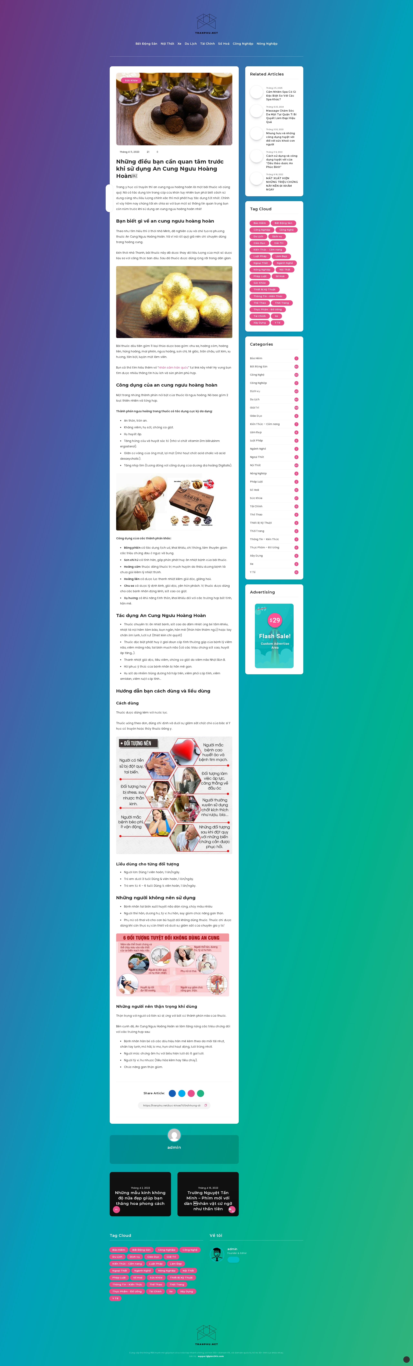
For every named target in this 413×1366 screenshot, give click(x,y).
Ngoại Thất (261, 263)
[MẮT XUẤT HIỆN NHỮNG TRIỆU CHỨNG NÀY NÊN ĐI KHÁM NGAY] (256, 178)
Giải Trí (278, 243)
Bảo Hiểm (260, 223)
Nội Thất (167, 43)
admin (174, 1147)
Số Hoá (223, 43)
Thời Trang (282, 302)
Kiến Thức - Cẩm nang (268, 249)
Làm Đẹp (281, 256)
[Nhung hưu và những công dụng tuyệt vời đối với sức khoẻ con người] (256, 133)
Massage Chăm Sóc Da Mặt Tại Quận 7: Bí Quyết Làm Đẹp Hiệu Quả (281, 116)
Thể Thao (260, 302)
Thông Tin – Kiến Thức (264, 539)
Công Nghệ (286, 229)
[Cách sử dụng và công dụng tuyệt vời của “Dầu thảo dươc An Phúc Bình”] (256, 156)
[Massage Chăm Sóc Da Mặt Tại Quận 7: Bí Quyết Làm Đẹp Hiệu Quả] (256, 111)
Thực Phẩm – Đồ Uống (264, 547)
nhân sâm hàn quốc (173, 367)
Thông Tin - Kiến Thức (268, 296)
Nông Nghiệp (267, 43)
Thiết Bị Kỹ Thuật (265, 289)
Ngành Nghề (285, 263)
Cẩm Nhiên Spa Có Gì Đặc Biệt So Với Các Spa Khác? (281, 95)
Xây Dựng (260, 322)
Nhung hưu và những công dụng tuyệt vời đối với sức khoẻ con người (280, 139)
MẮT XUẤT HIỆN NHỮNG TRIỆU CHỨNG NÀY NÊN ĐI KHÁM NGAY (282, 184)
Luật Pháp (260, 256)
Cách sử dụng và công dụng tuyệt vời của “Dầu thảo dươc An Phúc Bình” (281, 161)
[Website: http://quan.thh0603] (174, 1156)
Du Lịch (191, 43)
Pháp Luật (260, 276)
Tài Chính (207, 43)
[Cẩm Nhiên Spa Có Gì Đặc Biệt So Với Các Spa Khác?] (256, 92)
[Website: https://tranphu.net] (233, 1259)
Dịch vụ (277, 236)
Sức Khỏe (131, 80)
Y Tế (277, 322)
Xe (179, 43)
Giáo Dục (259, 243)
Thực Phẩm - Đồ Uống (268, 309)
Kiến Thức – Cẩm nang (265, 424)
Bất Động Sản (146, 43)
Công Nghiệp (243, 43)
